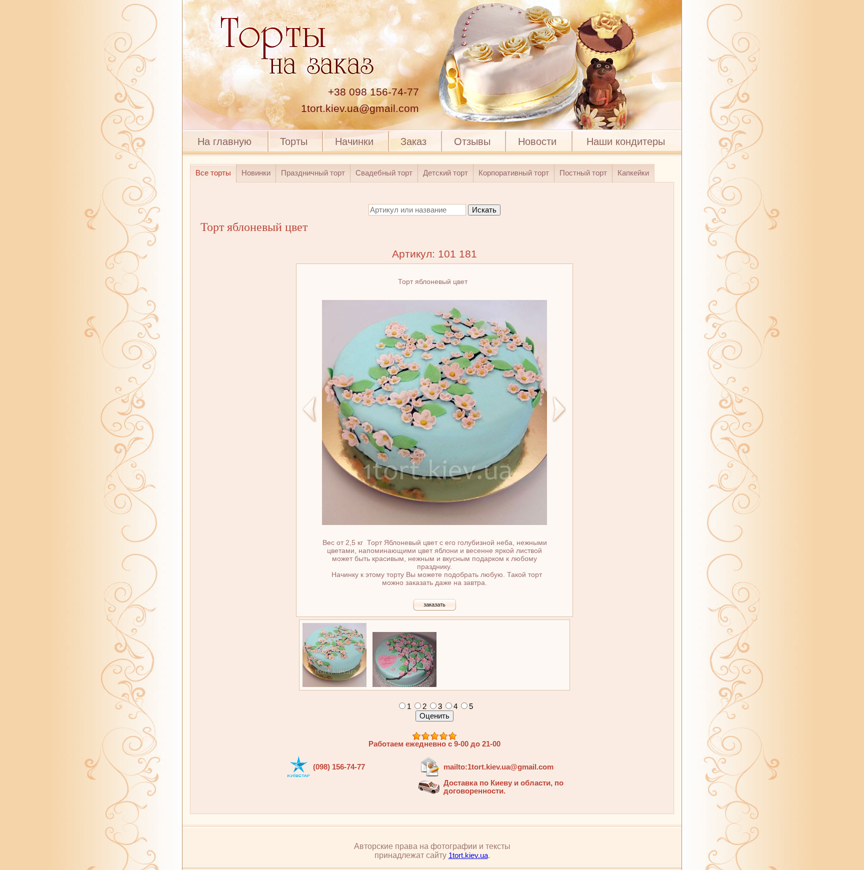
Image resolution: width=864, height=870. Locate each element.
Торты (294, 141)
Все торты (213, 173)
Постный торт (583, 173)
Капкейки (633, 173)
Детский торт (445, 173)
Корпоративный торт (513, 173)
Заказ (413, 141)
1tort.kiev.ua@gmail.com (360, 108)
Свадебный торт (384, 173)
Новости (537, 141)
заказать (435, 605)
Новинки (256, 173)
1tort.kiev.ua (468, 856)
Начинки (354, 141)
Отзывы (472, 141)
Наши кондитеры (625, 141)
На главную (225, 141)
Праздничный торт (313, 173)
